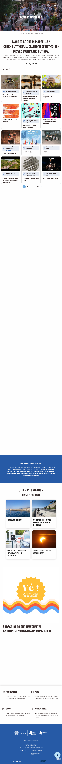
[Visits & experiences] (45, 5)
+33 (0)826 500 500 (36, 750)
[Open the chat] (57, 755)
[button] (52, 5)
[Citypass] (44, 5)
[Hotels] (43, 5)
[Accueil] (42, 5)
